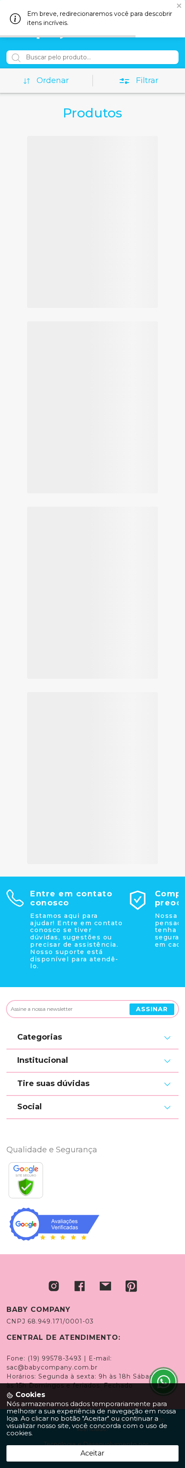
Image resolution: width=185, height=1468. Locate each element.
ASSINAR (152, 1009)
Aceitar (92, 1453)
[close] (179, 5)
